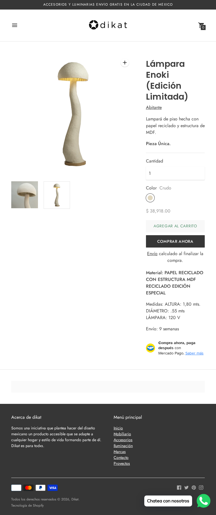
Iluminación (123, 445)
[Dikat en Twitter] (186, 487)
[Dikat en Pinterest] (194, 487)
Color (151, 188)
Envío (152, 253)
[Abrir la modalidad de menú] (14, 25)
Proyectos (122, 463)
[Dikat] (108, 25)
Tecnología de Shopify (27, 505)
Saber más (194, 353)
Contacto (121, 457)
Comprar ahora (175, 241)
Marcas (120, 451)
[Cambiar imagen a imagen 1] (24, 194)
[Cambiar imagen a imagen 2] (57, 195)
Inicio (118, 428)
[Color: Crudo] (150, 198)
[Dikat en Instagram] (201, 487)
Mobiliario (122, 434)
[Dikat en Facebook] (179, 487)
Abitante (154, 107)
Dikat (74, 499)
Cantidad (154, 161)
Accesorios (123, 440)
